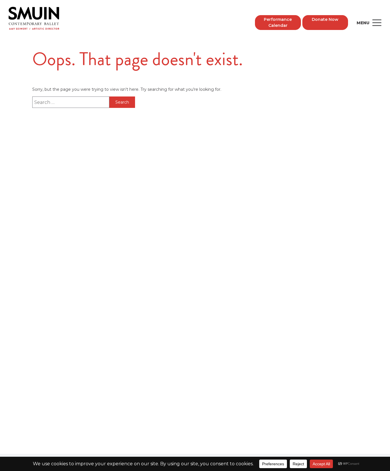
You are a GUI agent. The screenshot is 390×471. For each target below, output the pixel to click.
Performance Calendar (278, 22)
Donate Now (325, 19)
